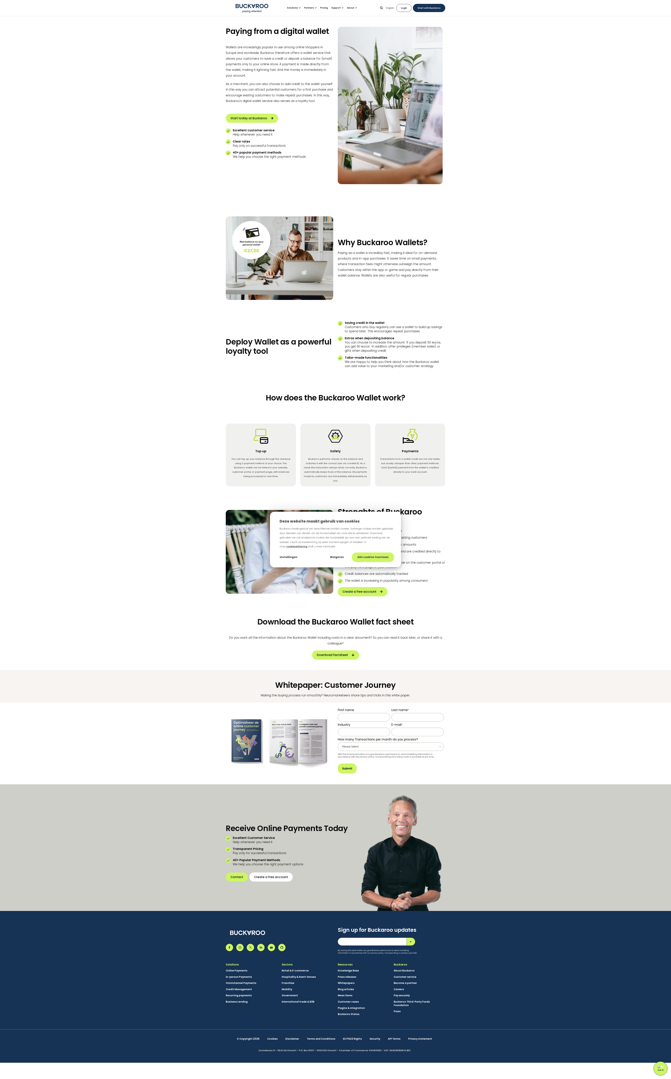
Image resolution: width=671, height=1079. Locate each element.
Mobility (287, 989)
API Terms (394, 1039)
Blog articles (346, 989)
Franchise (288, 983)
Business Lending (237, 1001)
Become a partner (405, 983)
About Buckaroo (404, 970)
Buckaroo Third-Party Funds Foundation (412, 1003)
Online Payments (236, 970)
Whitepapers (346, 983)
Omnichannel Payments (241, 983)
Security (375, 1039)
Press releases (347, 977)
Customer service (405, 977)
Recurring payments (239, 995)
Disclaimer (292, 1039)
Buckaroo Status (348, 1014)
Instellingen (288, 557)
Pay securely (402, 995)
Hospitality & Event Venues (299, 977)
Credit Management (239, 989)
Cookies (272, 1039)
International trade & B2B (298, 1001)
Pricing (324, 7)
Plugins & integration (351, 1008)
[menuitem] (295, 8)
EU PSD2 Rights (352, 1039)
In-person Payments (239, 977)
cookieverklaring (297, 546)
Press (397, 1011)
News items (345, 995)
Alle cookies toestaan (373, 557)
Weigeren (337, 557)
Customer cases (348, 1001)
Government (290, 995)
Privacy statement (420, 1039)
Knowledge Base (348, 970)
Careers (399, 989)
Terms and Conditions (321, 1039)
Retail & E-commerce (295, 970)
